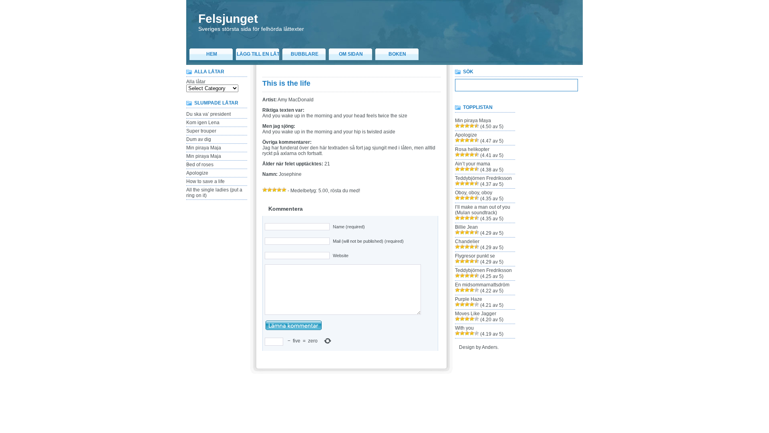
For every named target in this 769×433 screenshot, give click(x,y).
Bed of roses (199, 164)
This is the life (286, 83)
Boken (397, 54)
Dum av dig (198, 139)
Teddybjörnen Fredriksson (483, 178)
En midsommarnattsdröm (482, 285)
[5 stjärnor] (284, 189)
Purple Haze (468, 299)
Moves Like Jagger (475, 313)
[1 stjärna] (264, 189)
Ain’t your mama (472, 164)
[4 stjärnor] (279, 189)
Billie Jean (466, 227)
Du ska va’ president (208, 114)
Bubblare (304, 54)
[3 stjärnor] (274, 189)
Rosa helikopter (472, 149)
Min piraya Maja (203, 148)
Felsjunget (228, 18)
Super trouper (201, 131)
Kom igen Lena (202, 122)
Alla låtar (195, 82)
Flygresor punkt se (475, 256)
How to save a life (205, 181)
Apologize (197, 173)
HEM (211, 54)
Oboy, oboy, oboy (473, 192)
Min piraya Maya (473, 120)
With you (464, 328)
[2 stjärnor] (269, 189)
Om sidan (351, 54)
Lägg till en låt (258, 54)
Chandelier (467, 241)
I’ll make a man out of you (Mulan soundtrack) (482, 209)
